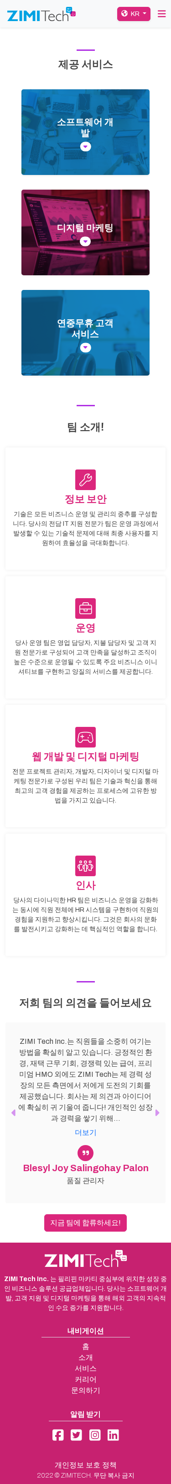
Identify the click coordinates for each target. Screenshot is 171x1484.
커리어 (86, 1379)
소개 (85, 1357)
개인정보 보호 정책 (86, 1465)
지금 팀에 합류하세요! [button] (85, 1223)
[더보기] (85, 147)
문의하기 (85, 1390)
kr (135, 14)
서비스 (86, 1368)
